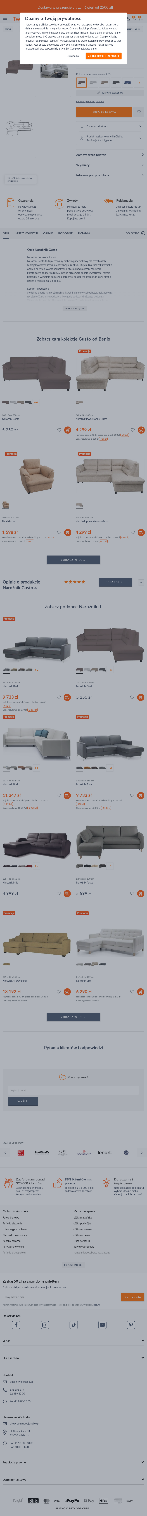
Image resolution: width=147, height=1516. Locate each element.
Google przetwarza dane (83, 48)
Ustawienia (73, 55)
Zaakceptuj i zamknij (103, 55)
